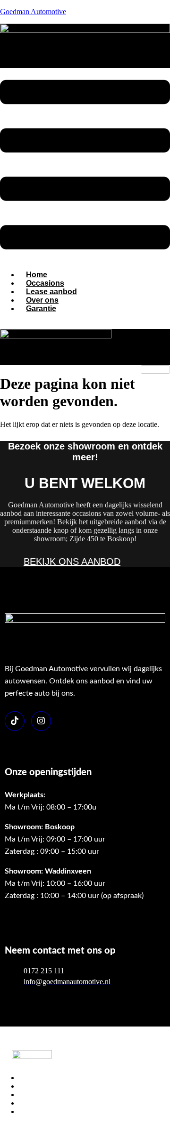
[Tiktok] (15, 721)
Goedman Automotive (33, 12)
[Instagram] (41, 721)
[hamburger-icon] (155, 369)
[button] (85, 165)
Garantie (41, 309)
